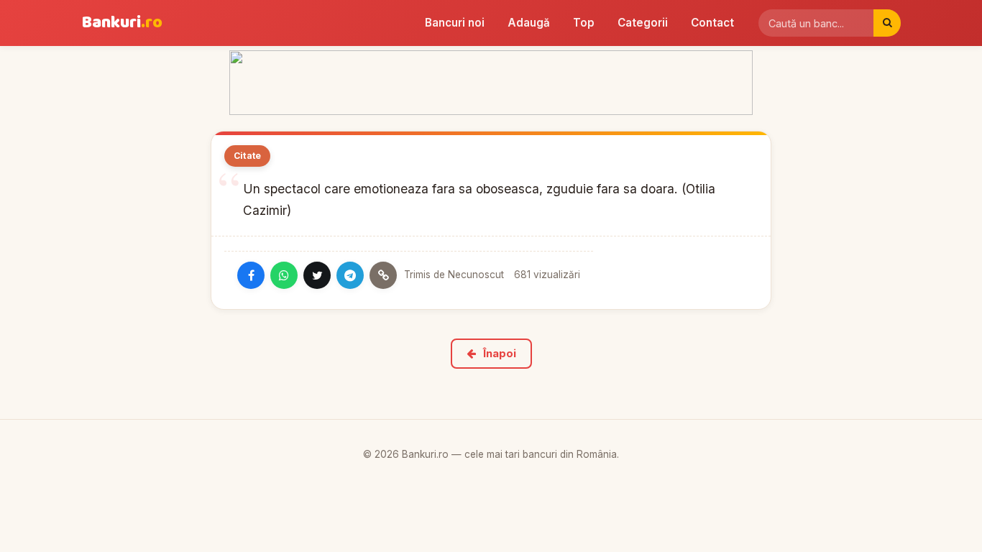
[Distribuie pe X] (317, 275)
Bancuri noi (455, 22)
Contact (712, 22)
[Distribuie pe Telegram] (350, 275)
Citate (247, 155)
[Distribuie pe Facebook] (251, 275)
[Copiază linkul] (383, 275)
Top (584, 22)
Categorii (643, 22)
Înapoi (499, 353)
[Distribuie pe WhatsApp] (284, 275)
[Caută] (887, 23)
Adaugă (529, 22)
